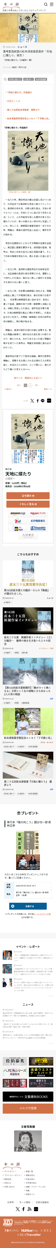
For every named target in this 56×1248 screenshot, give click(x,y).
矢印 (50, 995)
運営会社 (7, 1179)
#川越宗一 (7, 653)
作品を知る (30, 1179)
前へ (19, 385)
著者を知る (30, 1175)
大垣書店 (28, 535)
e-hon (17, 528)
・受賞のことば (12, 101)
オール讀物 (24, 1202)
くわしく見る (26, 504)
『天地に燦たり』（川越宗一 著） (20, 192)
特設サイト (30, 1194)
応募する (21, 906)
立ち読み (27, 495)
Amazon (17, 513)
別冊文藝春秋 (42, 1202)
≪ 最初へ (8, 389)
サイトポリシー (10, 1171)
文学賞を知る (31, 1183)
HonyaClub (38, 528)
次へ (37, 385)
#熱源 (16, 653)
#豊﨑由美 (25, 703)
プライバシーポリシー (13, 1175)
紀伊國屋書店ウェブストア (38, 520)
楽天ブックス (38, 513)
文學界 (10, 1202)
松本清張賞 (41, 79)
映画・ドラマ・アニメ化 (35, 1187)
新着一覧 (29, 1171)
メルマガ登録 (28, 1108)
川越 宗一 (28, 79)
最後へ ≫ (48, 389)
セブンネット (17, 520)
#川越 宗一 (8, 602)
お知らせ (7, 1183)
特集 (27, 1191)
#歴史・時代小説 (19, 67)
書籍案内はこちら (28, 1097)
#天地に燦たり (9, 747)
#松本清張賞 (33, 747)
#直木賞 (24, 653)
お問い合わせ (9, 1187)
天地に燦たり (15, 79)
